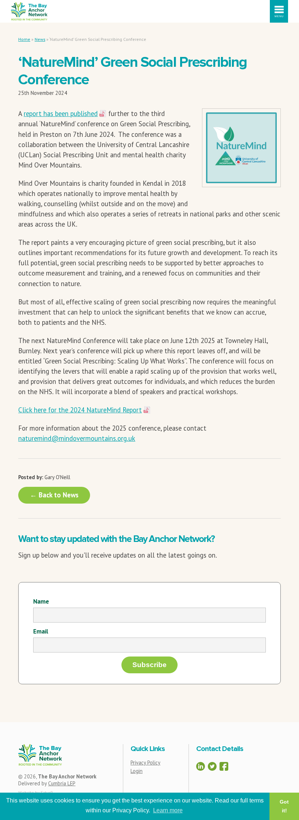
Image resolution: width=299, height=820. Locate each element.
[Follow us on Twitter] (212, 766)
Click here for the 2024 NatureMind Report (80, 409)
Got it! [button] (284, 806)
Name (41, 601)
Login (137, 770)
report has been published (61, 113)
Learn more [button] (168, 810)
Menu (279, 16)
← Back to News (54, 494)
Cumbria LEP (61, 783)
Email (40, 631)
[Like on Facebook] (224, 766)
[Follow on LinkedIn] (200, 766)
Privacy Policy (145, 762)
